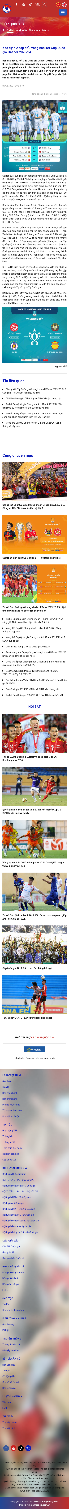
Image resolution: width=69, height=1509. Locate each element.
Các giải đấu (10, 1240)
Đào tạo (7, 1298)
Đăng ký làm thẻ (10, 1350)
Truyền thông (11, 1338)
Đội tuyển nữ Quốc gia (13, 1203)
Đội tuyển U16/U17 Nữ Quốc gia (18, 1215)
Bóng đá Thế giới (10, 1284)
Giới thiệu (7, 1081)
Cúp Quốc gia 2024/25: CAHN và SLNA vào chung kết (32, 689)
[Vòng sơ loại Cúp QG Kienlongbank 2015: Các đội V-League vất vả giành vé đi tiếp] (34, 839)
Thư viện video (9, 1422)
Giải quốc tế (8, 1252)
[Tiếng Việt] (58, 4)
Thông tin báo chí (11, 1344)
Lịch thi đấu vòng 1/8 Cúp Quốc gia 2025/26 (28, 646)
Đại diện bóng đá (10, 1154)
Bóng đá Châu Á (10, 1278)
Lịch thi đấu (21, 30)
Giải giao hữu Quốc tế (13, 1258)
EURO (5, 1290)
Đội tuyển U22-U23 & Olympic (17, 1197)
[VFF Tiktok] (30, 5)
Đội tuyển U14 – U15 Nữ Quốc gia (18, 1209)
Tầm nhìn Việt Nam (12, 1148)
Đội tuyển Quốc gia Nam (14, 1174)
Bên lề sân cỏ (11, 1358)
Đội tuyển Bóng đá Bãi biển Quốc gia (20, 1232)
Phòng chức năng (11, 1104)
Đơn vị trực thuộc (10, 1116)
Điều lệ (45, 30)
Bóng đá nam (37, 94)
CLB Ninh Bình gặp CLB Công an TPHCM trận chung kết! (33, 398)
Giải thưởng (8, 1324)
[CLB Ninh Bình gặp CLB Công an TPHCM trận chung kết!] (34, 534)
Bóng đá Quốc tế (13, 1266)
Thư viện (7, 1416)
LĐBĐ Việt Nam (11, 1075)
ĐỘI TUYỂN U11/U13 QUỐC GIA (18, 1180)
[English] (64, 4)
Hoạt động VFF (9, 1130)
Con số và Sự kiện (11, 1382)
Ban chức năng (9, 1099)
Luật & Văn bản (12, 1396)
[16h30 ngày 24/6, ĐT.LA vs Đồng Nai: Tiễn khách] (34, 994)
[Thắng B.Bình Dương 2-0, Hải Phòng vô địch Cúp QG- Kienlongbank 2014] (34, 733)
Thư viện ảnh (8, 1428)
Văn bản (6, 1402)
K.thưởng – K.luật (14, 1318)
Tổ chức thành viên (12, 1110)
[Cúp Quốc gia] (3, 30)
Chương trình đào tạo (13, 1310)
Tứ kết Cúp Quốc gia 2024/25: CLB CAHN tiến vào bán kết (34, 695)
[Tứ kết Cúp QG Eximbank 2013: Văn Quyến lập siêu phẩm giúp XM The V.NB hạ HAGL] (34, 892)
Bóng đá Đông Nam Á (13, 1272)
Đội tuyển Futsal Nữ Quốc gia (16, 1226)
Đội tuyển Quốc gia (14, 1168)
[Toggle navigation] (63, 12)
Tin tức (10, 30)
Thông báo (34, 30)
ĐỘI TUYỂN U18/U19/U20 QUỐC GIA (20, 1191)
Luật (4, 1408)
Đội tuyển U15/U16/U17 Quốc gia (18, 1185)
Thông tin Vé (8, 1142)
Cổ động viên (8, 1376)
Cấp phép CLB (9, 1159)
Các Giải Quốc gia (11, 1246)
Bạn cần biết (8, 1364)
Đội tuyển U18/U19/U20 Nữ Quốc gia (20, 1220)
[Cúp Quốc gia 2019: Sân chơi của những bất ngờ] (34, 944)
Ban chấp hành (9, 1093)
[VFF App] (37, 4)
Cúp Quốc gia (52, 94)
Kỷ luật (5, 1330)
